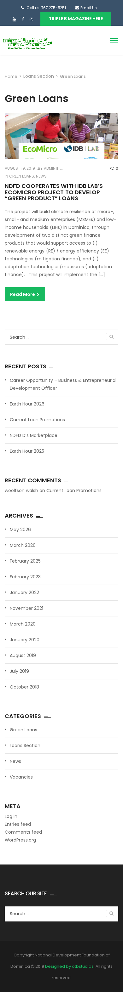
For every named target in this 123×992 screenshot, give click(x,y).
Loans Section (38, 76)
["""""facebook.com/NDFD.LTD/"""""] (23, 19)
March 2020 (23, 624)
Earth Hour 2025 (27, 451)
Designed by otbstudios (69, 966)
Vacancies (21, 777)
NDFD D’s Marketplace (33, 435)
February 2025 (25, 561)
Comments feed (23, 832)
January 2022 (24, 592)
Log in (11, 816)
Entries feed (18, 824)
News (41, 176)
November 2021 (26, 608)
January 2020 (24, 640)
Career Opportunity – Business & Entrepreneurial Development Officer (63, 384)
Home (11, 76)
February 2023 (25, 577)
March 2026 (23, 545)
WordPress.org (20, 840)
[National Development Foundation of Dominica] (27, 42)
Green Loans (21, 176)
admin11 (50, 168)
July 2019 (19, 671)
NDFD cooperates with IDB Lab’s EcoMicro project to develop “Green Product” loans (54, 192)
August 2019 (23, 655)
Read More (23, 294)
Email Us (88, 7)
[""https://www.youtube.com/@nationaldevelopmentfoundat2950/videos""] (14, 19)
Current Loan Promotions (37, 420)
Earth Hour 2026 (27, 404)
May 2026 (20, 529)
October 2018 (24, 687)
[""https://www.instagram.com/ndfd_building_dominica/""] (31, 19)
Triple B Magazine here (76, 18)
